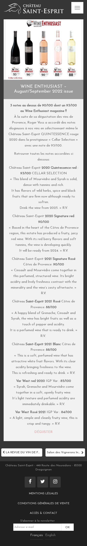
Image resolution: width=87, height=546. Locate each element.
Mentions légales (43, 493)
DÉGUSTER (43, 432)
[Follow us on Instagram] (55, 482)
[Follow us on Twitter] (42, 482)
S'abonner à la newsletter (37, 520)
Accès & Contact (43, 513)
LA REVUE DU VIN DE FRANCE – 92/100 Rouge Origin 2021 (23, 452)
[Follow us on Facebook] (30, 482)
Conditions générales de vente (43, 503)
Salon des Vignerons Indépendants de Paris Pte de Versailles (66, 452)
